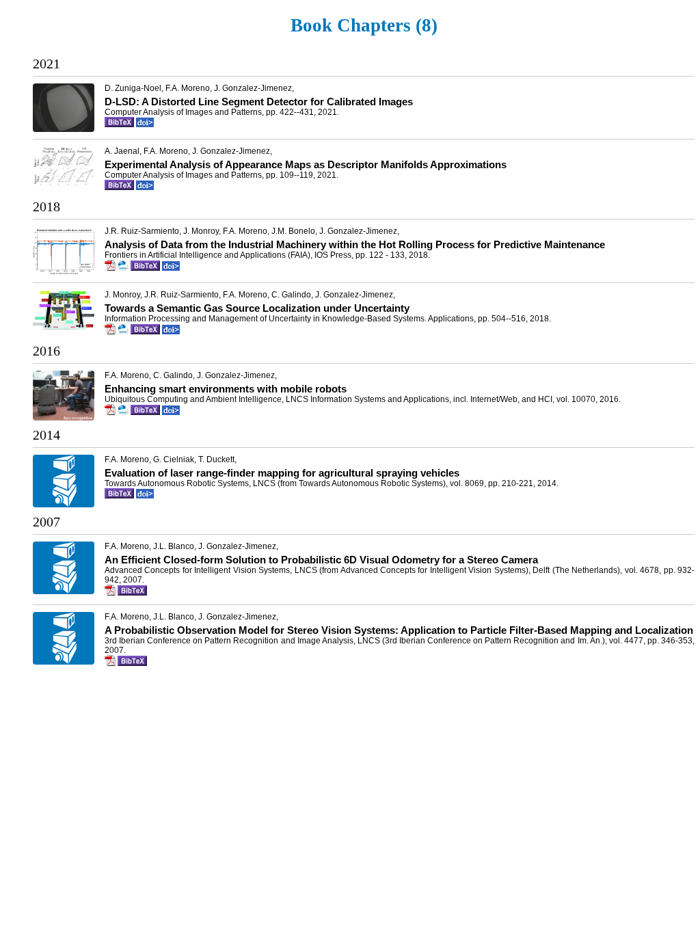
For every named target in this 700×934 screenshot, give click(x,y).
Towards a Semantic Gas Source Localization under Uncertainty (257, 308)
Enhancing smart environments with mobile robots (226, 389)
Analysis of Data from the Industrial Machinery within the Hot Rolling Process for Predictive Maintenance (355, 244)
